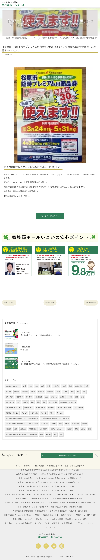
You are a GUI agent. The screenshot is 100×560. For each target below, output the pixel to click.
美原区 (62, 397)
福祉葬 (48, 434)
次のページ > (91, 302)
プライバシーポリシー (64, 408)
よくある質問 (53, 402)
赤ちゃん (54, 397)
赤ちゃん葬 (9, 397)
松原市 (69, 429)
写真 (32, 402)
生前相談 (56, 386)
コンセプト (44, 424)
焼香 (24, 386)
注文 (76, 397)
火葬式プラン (40, 408)
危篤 (76, 429)
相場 (55, 434)
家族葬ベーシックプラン (13, 408)
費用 (61, 434)
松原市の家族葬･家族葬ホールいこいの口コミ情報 (22, 424)
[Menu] (96, 4)
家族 (89, 429)
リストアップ (10, 402)
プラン (52, 413)
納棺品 (25, 402)
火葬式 (67, 424)
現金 (44, 402)
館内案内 (8, 391)
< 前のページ (9, 302)
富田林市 (29, 397)
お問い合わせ (78, 408)
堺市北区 (23, 429)
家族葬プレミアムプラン (68, 402)
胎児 (84, 391)
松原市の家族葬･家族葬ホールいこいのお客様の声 (22, 418)
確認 (42, 386)
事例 (72, 391)
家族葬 (53, 424)
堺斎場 (84, 424)
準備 (70, 386)
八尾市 (58, 391)
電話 (60, 424)
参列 (18, 402)
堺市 (15, 429)
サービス (60, 413)
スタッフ (43, 413)
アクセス (24, 413)
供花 (82, 397)
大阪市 (65, 391)
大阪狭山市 (38, 397)
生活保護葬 (43, 429)
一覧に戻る (50, 302)
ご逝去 (83, 429)
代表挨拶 (51, 408)
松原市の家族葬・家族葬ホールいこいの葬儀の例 (21, 434)
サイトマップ (50, 527)
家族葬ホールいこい (12, 413)
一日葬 (70, 397)
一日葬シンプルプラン (57, 429)
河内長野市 (19, 397)
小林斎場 (25, 391)
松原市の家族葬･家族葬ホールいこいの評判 (55, 418)
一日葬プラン (28, 408)
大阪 (78, 391)
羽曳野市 (8, 429)
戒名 (36, 386)
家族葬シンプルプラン (13, 386)
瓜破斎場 (50, 391)
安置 (87, 386)
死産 (46, 397)
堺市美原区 (32, 429)
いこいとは (34, 413)
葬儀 (41, 434)
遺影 (38, 402)
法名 (30, 386)
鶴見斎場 (41, 391)
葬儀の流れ (78, 386)
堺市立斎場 (75, 424)
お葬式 (64, 386)
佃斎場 (16, 391)
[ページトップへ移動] (95, 455)
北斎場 (33, 391)
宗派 (48, 386)
